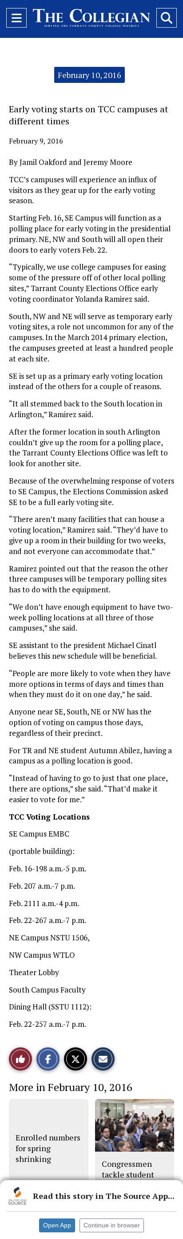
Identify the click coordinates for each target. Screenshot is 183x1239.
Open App (57, 1225)
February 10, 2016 (89, 75)
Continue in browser (112, 1225)
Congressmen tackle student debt (128, 1174)
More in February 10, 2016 (70, 1087)
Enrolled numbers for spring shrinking (48, 1148)
